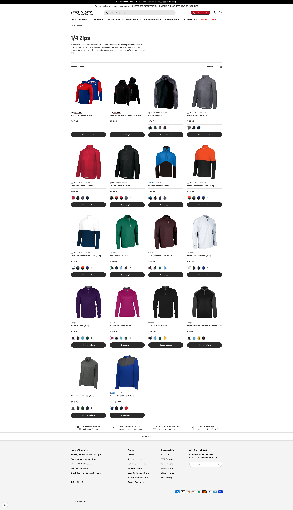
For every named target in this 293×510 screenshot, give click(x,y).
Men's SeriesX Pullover (120, 185)
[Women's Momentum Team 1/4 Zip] (88, 232)
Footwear (96, 19)
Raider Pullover (155, 115)
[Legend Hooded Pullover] (165, 162)
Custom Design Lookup (137, 482)
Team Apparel (132, 19)
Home (73, 25)
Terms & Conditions (169, 464)
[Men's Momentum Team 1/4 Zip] (204, 162)
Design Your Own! (79, 19)
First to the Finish (81, 502)
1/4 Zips (79, 25)
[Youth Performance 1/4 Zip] (165, 232)
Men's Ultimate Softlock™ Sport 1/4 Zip (204, 326)
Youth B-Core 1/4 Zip (157, 326)
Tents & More (189, 19)
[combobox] (140, 12)
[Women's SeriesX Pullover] (88, 162)
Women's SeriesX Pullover (82, 185)
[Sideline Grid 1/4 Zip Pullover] (127, 372)
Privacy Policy (167, 468)
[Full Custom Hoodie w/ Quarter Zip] (127, 92)
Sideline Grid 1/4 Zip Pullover (122, 396)
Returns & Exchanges (137, 464)
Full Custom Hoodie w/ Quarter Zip (125, 115)
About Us (165, 454)
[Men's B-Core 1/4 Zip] (88, 302)
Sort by (74, 66)
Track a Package (135, 459)
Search (131, 454)
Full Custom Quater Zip (81, 115)
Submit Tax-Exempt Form (138, 477)
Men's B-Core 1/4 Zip (80, 326)
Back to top (146, 436)
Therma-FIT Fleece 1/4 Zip (82, 396)
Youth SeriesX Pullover (197, 115)
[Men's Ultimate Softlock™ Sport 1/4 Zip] (204, 302)
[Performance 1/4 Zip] (127, 232)
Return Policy (166, 477)
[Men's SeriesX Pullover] (127, 162)
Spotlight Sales (207, 19)
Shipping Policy (167, 473)
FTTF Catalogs (167, 459)
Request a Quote (135, 468)
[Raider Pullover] (165, 92)
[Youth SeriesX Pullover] (204, 92)
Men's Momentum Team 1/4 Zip (200, 185)
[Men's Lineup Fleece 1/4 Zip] (204, 232)
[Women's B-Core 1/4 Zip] (127, 302)
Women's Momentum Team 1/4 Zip (86, 256)
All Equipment (171, 19)
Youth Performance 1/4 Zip (160, 256)
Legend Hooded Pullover (159, 185)
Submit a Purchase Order (138, 473)
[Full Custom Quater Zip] (88, 92)
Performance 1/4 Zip (119, 256)
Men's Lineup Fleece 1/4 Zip (199, 256)
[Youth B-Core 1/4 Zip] (165, 302)
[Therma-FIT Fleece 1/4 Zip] (88, 372)
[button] (220, 12)
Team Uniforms (113, 19)
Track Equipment (151, 19)
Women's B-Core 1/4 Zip (120, 326)
